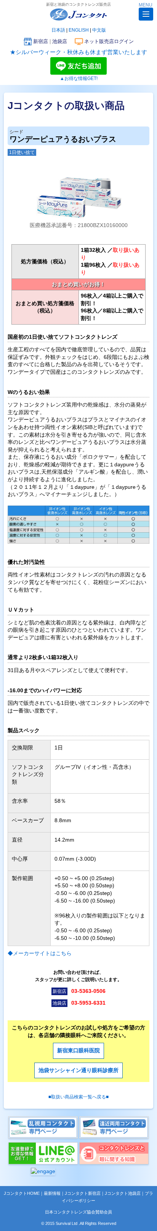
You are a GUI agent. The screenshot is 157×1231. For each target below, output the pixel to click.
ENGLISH (79, 30)
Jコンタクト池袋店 (123, 1193)
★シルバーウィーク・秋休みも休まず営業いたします (78, 52)
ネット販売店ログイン (109, 41)
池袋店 (59, 41)
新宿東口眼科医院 (78, 1050)
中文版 (99, 30)
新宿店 (40, 41)
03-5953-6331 (88, 1003)
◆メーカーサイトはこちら (40, 953)
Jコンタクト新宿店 (83, 1193)
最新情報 (52, 1193)
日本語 (58, 30)
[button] (146, 14)
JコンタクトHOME (22, 1193)
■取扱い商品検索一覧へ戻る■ (78, 1097)
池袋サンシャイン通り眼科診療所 (78, 1070)
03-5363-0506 (88, 991)
